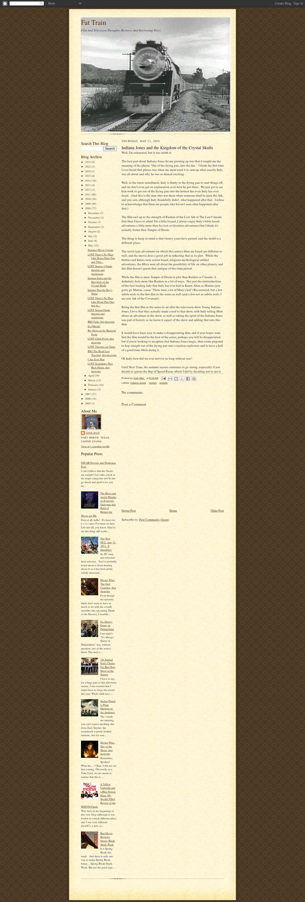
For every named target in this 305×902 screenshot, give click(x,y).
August (92, 231)
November (94, 217)
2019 (88, 171)
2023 (88, 162)
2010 (88, 199)
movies (153, 383)
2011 (88, 194)
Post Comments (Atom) (154, 519)
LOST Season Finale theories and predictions (99, 313)
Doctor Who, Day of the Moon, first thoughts (107, 748)
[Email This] (170, 378)
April (91, 375)
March (92, 380)
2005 (88, 403)
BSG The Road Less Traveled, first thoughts (102, 353)
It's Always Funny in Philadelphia (107, 625)
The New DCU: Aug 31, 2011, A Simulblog (108, 544)
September (94, 227)
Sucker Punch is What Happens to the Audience (108, 706)
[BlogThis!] (176, 378)
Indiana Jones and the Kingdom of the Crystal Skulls (100, 281)
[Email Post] (163, 378)
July (90, 236)
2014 (88, 180)
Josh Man (93, 432)
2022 (88, 166)
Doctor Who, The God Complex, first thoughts (108, 585)
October (93, 222)
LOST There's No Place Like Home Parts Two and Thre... (101, 258)
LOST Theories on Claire (101, 346)
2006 (88, 398)
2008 (88, 208)
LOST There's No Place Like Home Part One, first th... (101, 301)
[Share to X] (182, 378)
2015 (88, 176)
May (91, 245)
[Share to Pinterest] (194, 378)
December (94, 213)
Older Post (217, 510)
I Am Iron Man (96, 359)
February (93, 385)
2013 (88, 185)
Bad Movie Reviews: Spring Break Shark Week (107, 838)
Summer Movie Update (100, 250)
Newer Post (129, 510)
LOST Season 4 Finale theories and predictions (100, 269)
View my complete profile (95, 446)
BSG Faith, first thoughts (101, 321)
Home (173, 510)
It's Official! (94, 326)
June (91, 240)
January (92, 389)
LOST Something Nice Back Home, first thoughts (100, 367)
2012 (88, 189)
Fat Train (93, 22)
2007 (88, 394)
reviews (163, 383)
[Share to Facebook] (188, 378)
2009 (88, 203)
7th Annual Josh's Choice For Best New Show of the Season (107, 667)
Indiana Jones (138, 383)
